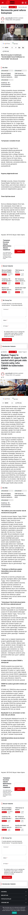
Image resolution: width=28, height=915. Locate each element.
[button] (23, 2)
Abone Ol (19, 251)
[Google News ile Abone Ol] (6, 43)
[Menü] (2, 2)
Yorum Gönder (7, 339)
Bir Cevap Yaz (7, 300)
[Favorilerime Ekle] (12, 47)
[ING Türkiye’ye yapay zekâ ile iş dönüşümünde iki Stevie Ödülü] (20, 281)
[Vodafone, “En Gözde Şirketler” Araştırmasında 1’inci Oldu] (7, 83)
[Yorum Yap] (15, 47)
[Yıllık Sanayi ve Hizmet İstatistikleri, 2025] (21, 74)
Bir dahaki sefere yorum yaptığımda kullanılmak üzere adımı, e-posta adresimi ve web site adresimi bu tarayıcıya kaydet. (14, 334)
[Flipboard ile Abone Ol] (15, 43)
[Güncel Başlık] (11, 2)
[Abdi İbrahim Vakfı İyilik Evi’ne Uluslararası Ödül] (20, 289)
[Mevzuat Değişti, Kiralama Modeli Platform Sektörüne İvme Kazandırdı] (7, 74)
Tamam (14, 912)
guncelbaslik (9, 18)
